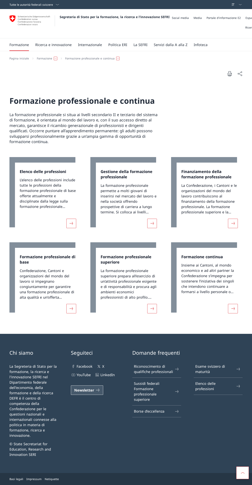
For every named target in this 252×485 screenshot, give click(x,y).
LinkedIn (107, 374)
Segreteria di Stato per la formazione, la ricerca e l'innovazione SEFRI (115, 17)
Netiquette (52, 479)
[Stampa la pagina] (229, 73)
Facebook (85, 366)
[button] (19, 44)
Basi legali (16, 479)
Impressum (34, 479)
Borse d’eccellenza (149, 411)
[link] (45, 195)
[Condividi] (240, 74)
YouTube (84, 374)
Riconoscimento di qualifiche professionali (153, 369)
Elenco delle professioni (205, 386)
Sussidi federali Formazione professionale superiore (146, 391)
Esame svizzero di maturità (210, 369)
